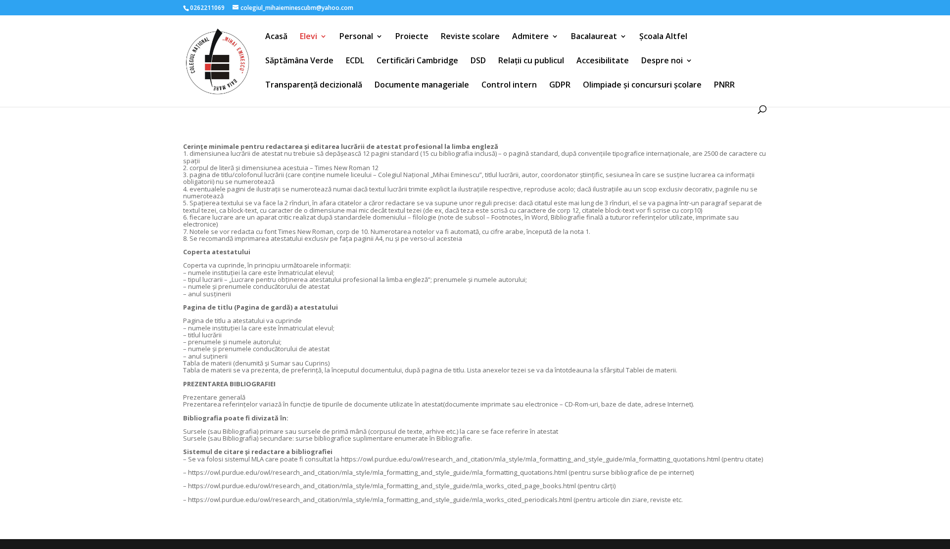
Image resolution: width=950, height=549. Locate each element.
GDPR (559, 85)
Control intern (509, 85)
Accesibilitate (602, 61)
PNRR (724, 85)
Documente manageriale (422, 85)
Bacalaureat (594, 37)
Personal (356, 37)
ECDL (355, 61)
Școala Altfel (663, 37)
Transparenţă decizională (313, 85)
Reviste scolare (470, 37)
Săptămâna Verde (299, 61)
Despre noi (662, 61)
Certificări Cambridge (417, 61)
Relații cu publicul (531, 61)
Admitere (530, 37)
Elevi (308, 37)
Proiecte (411, 37)
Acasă (276, 37)
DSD (478, 61)
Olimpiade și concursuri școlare (642, 85)
